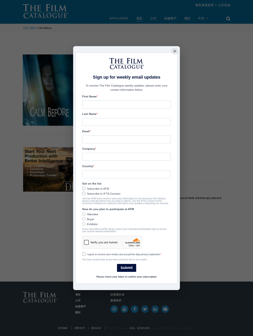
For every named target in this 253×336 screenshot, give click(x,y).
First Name (89, 96)
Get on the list (91, 183)
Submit (127, 268)
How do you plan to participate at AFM (108, 209)
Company (88, 148)
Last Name (89, 113)
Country (87, 166)
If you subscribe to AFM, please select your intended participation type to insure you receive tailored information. (124, 230)
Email (86, 131)
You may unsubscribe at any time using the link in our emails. (114, 259)
